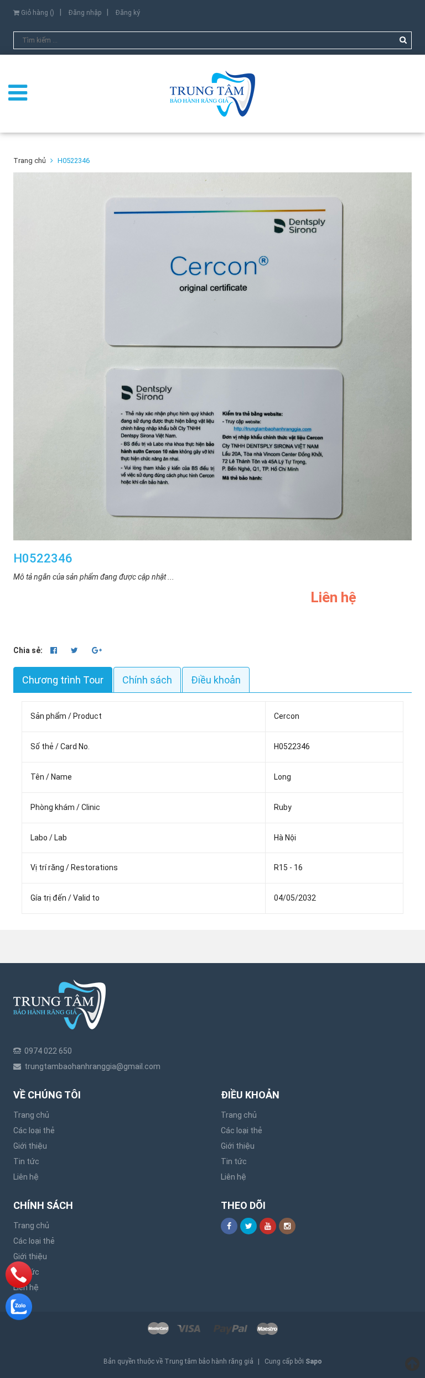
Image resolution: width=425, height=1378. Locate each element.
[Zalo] (19, 1306)
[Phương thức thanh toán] (212, 1328)
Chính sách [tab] (147, 680)
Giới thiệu (30, 1146)
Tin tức (26, 1161)
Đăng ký (128, 13)
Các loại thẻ (34, 1130)
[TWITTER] (248, 1226)
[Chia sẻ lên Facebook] (54, 650)
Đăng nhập (85, 13)
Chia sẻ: (28, 650)
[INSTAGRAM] (287, 1226)
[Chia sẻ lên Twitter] (75, 650)
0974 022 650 (48, 1050)
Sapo (313, 1361)
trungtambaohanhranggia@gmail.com (92, 1066)
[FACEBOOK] (229, 1226)
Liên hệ (26, 1176)
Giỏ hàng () (36, 13)
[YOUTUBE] (268, 1226)
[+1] (97, 650)
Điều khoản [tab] (216, 680)
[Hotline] (19, 1274)
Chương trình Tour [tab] (62, 680)
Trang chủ (31, 1115)
